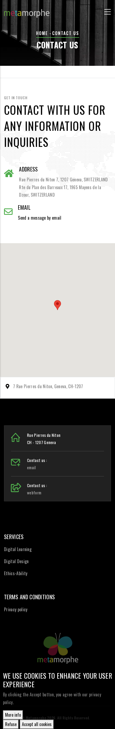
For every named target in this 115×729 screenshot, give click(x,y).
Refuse (11, 724)
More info (13, 715)
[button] (57, 305)
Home (42, 33)
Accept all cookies (37, 724)
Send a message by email (39, 218)
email (31, 467)
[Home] (26, 10)
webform (34, 492)
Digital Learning (18, 549)
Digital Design (16, 561)
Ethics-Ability (15, 573)
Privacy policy (15, 609)
